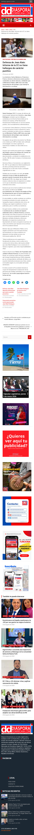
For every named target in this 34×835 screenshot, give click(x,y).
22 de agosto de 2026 (8, 656)
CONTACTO (11, 784)
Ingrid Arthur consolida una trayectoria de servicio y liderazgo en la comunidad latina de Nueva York (17, 652)
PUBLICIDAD (11, 781)
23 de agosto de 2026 (8, 624)
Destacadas (7, 59)
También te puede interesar (13, 596)
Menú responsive (31, 1)
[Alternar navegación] (3, 25)
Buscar (29, 337)
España (5, 616)
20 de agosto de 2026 (8, 715)
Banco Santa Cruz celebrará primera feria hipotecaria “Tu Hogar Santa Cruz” (20, 812)
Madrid (11, 616)
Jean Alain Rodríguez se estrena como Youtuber (23, 290)
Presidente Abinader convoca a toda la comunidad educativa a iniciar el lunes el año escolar (20, 796)
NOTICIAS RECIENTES (11, 791)
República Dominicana (18, 59)
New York (6, 645)
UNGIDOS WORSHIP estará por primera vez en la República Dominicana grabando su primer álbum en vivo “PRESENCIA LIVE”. (16, 326)
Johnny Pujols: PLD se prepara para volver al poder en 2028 (19, 805)
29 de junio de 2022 (8, 74)
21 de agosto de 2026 (8, 685)
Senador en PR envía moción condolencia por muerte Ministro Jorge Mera (17, 318)
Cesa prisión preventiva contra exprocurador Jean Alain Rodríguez (9, 302)
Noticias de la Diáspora (22, 616)
